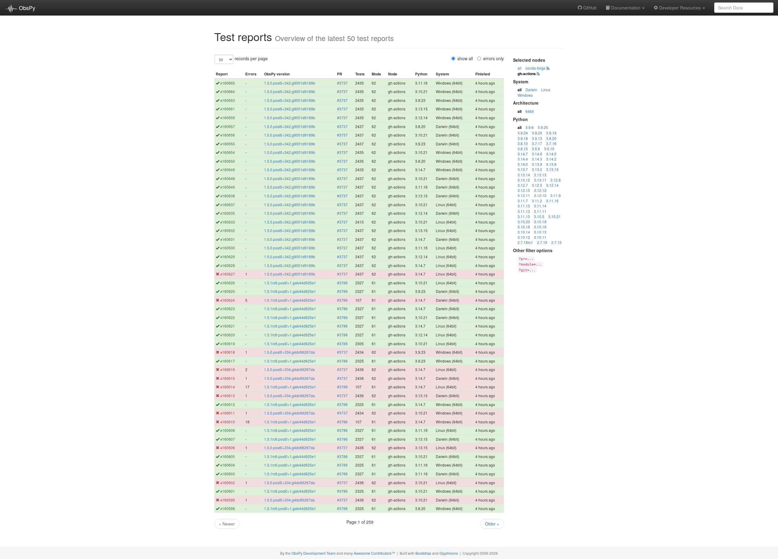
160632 (227, 230)
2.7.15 (556, 242)
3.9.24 (523, 132)
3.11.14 (540, 205)
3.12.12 (540, 190)
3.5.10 (549, 148)
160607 (227, 439)
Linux (545, 89)
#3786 (342, 282)
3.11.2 (537, 200)
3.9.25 (543, 127)
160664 (227, 91)
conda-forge (535, 68)
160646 (227, 186)
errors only (493, 58)
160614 (227, 386)
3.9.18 (523, 138)
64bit (529, 111)
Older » (492, 524)
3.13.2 (537, 169)
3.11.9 (555, 195)
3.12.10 (540, 195)
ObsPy (26, 8)
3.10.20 (524, 221)
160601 (227, 491)
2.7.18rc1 (525, 242)
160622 (227, 317)
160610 (227, 421)
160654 (227, 152)
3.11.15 (524, 205)
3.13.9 (537, 164)
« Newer (227, 524)
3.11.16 (552, 200)
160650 (227, 161)
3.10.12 (524, 237)
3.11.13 (524, 211)
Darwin (531, 89)
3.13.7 (523, 169)
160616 (227, 369)
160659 (227, 117)
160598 (227, 508)
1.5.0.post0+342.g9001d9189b (289, 82)
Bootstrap (423, 553)
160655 (227, 143)
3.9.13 (537, 138)
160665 (227, 82)
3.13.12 (524, 179)
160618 (227, 352)
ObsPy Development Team (313, 553)
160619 (227, 343)
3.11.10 (524, 216)
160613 (227, 395)
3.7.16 (551, 143)
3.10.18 (524, 226)
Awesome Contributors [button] (372, 553)
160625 (227, 291)
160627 (227, 273)
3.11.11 (540, 211)
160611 (227, 412)
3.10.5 (539, 216)
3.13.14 (524, 174)
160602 (227, 482)
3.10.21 (554, 216)
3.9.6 (529, 127)
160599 (227, 499)
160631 (227, 239)
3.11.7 (523, 200)
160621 (227, 325)
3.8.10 (523, 143)
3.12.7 (523, 185)
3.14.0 (523, 164)
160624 (227, 300)
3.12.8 (555, 179)
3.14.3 (537, 158)
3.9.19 (551, 132)
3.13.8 (551, 164)
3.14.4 (523, 158)
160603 (227, 473)
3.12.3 (537, 185)
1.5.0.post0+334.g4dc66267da (289, 352)
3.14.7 (523, 153)
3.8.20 (551, 138)
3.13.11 (540, 179)
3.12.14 (552, 185)
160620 (227, 334)
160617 (227, 360)
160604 (227, 464)
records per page (251, 58)
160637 (227, 204)
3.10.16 (540, 226)
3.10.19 (540, 221)
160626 (227, 282)
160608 (227, 430)
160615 (227, 378)
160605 (227, 456)
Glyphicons (448, 553)
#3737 (342, 82)
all (520, 68)
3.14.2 (551, 158)
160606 (227, 447)
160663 (227, 100)
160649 (227, 169)
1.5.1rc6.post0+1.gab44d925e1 (290, 282)
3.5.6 (536, 148)
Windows (525, 95)
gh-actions (527, 73)
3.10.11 (540, 237)
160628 (227, 265)
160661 (227, 108)
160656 (227, 134)
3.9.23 (537, 132)
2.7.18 (542, 242)
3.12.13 (524, 190)
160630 (227, 247)
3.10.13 (540, 231)
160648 (227, 178)
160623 (227, 308)
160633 (227, 221)
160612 (227, 404)
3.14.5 (551, 153)
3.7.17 (537, 143)
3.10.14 (524, 231)
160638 (227, 195)
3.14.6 (537, 153)
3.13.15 (552, 169)
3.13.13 (540, 174)
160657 (227, 126)
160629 (227, 256)
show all (465, 58)
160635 (227, 213)
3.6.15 (523, 148)
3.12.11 (524, 195)
